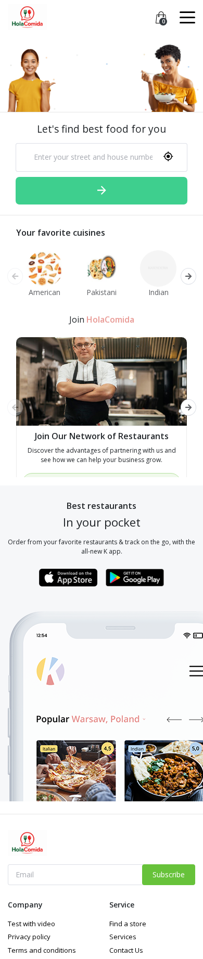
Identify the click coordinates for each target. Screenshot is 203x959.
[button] (188, 276)
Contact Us (126, 950)
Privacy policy (29, 936)
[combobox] (101, 157)
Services (122, 936)
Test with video (31, 923)
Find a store (127, 923)
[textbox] (88, 157)
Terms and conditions (42, 950)
